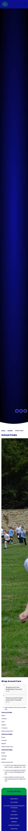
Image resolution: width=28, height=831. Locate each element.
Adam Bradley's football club (13, 777)
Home (3, 430)
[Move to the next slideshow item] (21, 411)
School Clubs (19, 430)
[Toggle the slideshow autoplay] (25, 411)
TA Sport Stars (9, 765)
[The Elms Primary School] (4, 4)
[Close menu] (25, 4)
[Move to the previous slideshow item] (17, 411)
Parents (10, 430)
